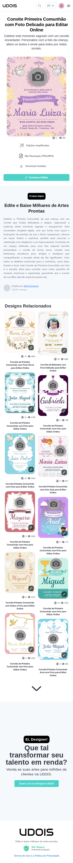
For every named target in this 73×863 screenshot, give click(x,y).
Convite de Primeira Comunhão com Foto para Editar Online (20, 426)
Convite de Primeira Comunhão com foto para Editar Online (20, 545)
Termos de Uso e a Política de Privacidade (36, 855)
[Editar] (31, 347)
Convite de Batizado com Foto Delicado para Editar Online (53, 367)
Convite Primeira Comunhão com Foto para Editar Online (20, 485)
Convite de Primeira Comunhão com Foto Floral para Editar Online (20, 365)
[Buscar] (39, 5)
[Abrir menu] (69, 6)
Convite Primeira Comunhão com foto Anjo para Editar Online (53, 489)
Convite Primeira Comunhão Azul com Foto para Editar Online (53, 672)
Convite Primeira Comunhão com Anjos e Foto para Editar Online (20, 605)
